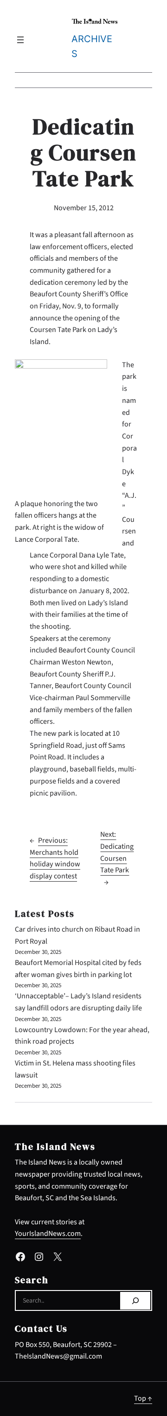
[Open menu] (20, 39)
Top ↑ (143, 1398)
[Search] (135, 1300)
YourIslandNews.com (48, 1233)
